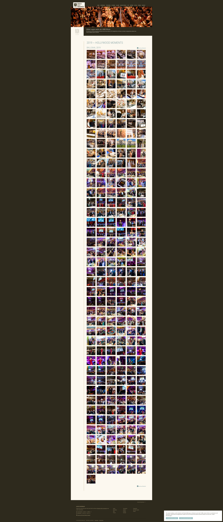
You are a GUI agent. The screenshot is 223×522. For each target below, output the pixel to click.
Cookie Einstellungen (172, 518)
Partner (131, 5)
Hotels (135, 5)
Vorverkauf (102, 5)
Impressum (96, 520)
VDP (128, 5)
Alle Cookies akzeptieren (185, 518)
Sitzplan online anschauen (102, 508)
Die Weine (113, 5)
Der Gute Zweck (123, 5)
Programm (108, 5)
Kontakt (143, 5)
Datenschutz (101, 520)
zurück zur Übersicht (142, 48)
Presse (139, 5)
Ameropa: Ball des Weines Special (83, 515)
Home (98, 5)
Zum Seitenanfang (140, 502)
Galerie (117, 5)
